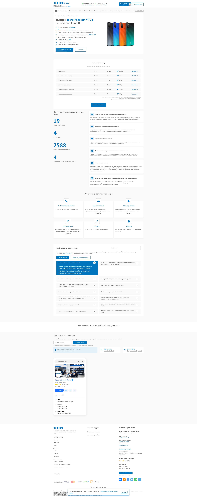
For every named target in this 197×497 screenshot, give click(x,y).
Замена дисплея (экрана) (65, 75)
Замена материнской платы (66, 89)
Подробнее (98, 213)
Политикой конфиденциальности (86, 345)
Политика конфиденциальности (98, 487)
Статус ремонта (139, 10)
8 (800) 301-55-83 (124, 441)
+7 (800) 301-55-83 (88, 3)
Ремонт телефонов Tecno (93, 432)
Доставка (96, 10)
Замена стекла (62, 71)
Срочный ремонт (73, 10)
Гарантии (102, 10)
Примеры (56, 442)
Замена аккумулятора (64, 85)
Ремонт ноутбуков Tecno (93, 435)
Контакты (127, 10)
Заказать (134, 71)
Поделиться (120, 479)
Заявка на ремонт (119, 10)
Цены (80, 10)
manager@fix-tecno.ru (125, 449)
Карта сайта (56, 474)
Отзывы (91, 10)
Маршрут (60, 390)
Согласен (124, 492)
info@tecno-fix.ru (123, 445)
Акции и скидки (109, 10)
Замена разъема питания (65, 94)
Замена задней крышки (65, 80)
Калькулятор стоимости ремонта (62, 464)
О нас (85, 10)
